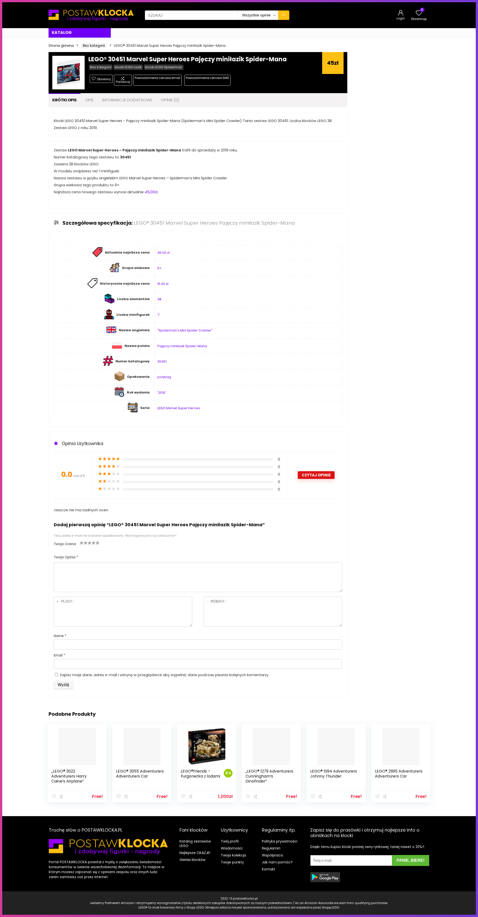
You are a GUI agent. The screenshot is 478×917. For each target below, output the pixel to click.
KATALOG (62, 32)
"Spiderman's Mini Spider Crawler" (185, 330)
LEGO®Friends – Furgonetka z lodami (200, 773)
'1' (158, 315)
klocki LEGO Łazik (128, 67)
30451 (162, 361)
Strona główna (61, 45)
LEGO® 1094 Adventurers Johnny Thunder (333, 773)
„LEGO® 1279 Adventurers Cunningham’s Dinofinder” (269, 776)
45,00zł (151, 192)
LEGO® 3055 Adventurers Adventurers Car (140, 773)
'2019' (161, 392)
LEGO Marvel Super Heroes (178, 408)
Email (59, 655)
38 (159, 299)
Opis (89, 100)
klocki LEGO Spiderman (163, 67)
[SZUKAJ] (283, 15)
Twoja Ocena (65, 544)
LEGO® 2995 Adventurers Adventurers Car (398, 773)
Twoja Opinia (66, 557)
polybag (164, 377)
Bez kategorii (94, 45)
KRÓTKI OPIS (64, 100)
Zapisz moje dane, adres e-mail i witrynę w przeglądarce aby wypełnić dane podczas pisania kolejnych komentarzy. (164, 674)
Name (60, 636)
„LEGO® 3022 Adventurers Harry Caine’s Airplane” (69, 776)
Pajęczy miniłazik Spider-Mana (182, 346)
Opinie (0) (170, 100)
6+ (159, 268)
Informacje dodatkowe (127, 100)
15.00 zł (162, 283)
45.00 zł (163, 252)
